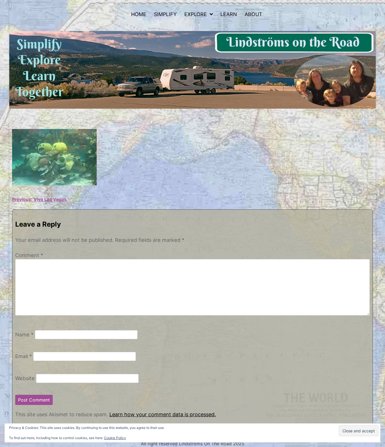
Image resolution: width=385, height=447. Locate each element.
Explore (195, 14)
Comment (29, 255)
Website (25, 378)
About (253, 14)
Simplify (165, 14)
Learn (228, 14)
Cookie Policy (115, 438)
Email (23, 356)
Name (24, 334)
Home (138, 14)
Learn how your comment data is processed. (162, 414)
